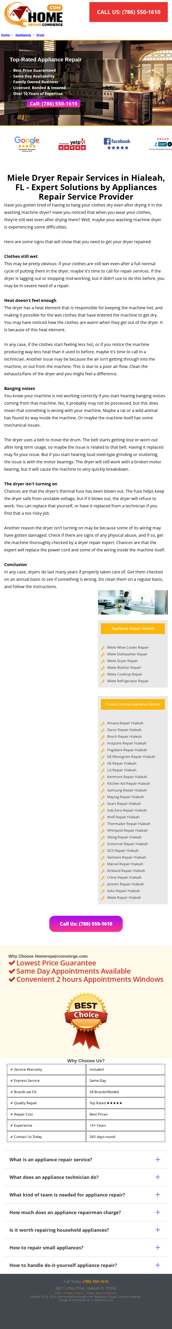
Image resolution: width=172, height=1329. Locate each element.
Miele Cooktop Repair (124, 674)
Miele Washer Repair (124, 667)
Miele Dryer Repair (122, 660)
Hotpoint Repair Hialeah (126, 743)
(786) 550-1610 (141, 12)
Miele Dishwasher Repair (127, 654)
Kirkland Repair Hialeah (126, 870)
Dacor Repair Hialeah (124, 729)
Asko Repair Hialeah (123, 890)
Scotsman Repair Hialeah (127, 843)
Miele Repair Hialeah (124, 897)
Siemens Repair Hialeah (126, 857)
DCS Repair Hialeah (123, 850)
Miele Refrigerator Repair (128, 680)
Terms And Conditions (101, 1293)
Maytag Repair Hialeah (125, 796)
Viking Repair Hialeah (124, 837)
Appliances (23, 35)
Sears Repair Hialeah (124, 803)
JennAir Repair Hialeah (125, 884)
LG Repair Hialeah (121, 770)
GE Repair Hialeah (121, 763)
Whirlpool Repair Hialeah (127, 830)
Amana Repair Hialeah (125, 723)
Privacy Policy (74, 1293)
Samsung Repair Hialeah (127, 790)
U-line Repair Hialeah (124, 877)
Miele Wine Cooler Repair (128, 647)
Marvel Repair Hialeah (125, 863)
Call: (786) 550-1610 (53, 103)
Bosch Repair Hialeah (124, 736)
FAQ (58, 1293)
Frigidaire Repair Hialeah (127, 749)
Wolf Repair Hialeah (123, 817)
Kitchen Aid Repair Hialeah (128, 783)
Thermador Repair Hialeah (128, 823)
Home (5, 35)
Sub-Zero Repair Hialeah (127, 810)
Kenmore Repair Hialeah (127, 776)
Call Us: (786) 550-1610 (86, 923)
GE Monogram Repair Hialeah (131, 756)
